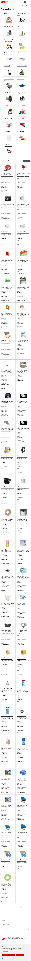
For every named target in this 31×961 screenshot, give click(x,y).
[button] (6, 958)
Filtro (26, 160)
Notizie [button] (4, 920)
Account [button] (26, 5)
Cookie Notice (5, 951)
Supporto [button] (5, 929)
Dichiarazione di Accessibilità (13, 938)
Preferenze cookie (23, 938)
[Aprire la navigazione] (29, 1)
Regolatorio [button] (6, 924)
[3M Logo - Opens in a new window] (3, 2)
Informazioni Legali (11, 937)
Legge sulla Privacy (20, 937)
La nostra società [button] (8, 916)
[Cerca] (25, 2)
